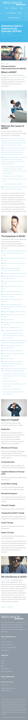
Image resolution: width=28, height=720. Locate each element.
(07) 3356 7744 (5, 685)
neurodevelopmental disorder (17, 77)
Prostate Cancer (5, 650)
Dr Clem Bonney (5, 668)
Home (3, 33)
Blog (2, 666)
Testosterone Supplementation (9, 647)
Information (9, 33)
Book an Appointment (6, 671)
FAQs (2, 663)
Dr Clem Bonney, (6, 580)
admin (3, 607)
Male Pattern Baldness (7, 644)
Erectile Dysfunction (6, 642)
